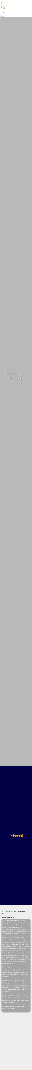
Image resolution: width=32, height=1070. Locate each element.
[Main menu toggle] (29, 9)
